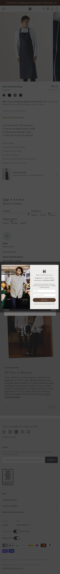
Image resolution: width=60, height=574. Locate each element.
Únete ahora (44, 300)
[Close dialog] (57, 266)
